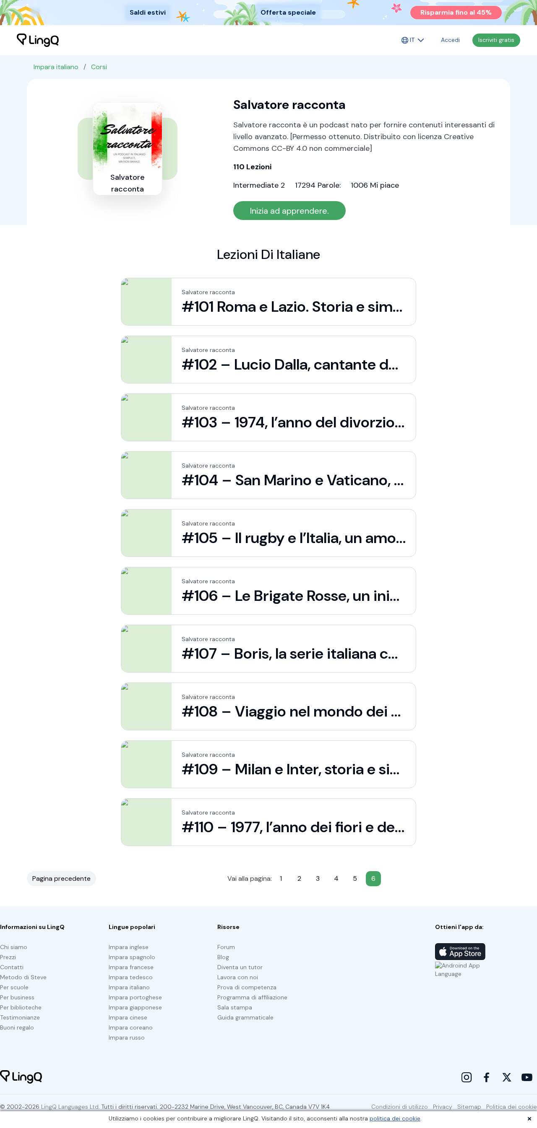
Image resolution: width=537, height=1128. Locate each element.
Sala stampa (234, 1007)
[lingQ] (38, 40)
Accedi (450, 40)
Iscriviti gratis (496, 40)
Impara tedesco (131, 977)
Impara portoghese (135, 997)
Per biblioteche (21, 1007)
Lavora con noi (237, 977)
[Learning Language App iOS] (460, 951)
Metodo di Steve (23, 977)
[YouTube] (527, 1077)
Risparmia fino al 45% (456, 12)
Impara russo (127, 1037)
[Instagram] (466, 1077)
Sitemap (469, 1106)
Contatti (11, 967)
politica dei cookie (395, 1118)
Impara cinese (128, 1017)
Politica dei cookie (511, 1106)
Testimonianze (20, 1017)
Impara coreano (131, 1027)
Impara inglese (129, 947)
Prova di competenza (246, 987)
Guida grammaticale (245, 1017)
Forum (226, 947)
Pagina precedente (61, 878)
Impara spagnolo (132, 957)
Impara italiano (56, 66)
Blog (223, 957)
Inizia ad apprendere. (289, 210)
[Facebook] (487, 1077)
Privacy (442, 1106)
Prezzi (8, 957)
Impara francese (131, 967)
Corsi (99, 66)
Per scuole (14, 987)
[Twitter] (507, 1077)
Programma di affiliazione (252, 997)
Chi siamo (13, 947)
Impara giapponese (135, 1007)
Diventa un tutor (240, 967)
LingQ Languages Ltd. (70, 1106)
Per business (17, 997)
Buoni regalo (17, 1027)
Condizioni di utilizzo (399, 1106)
